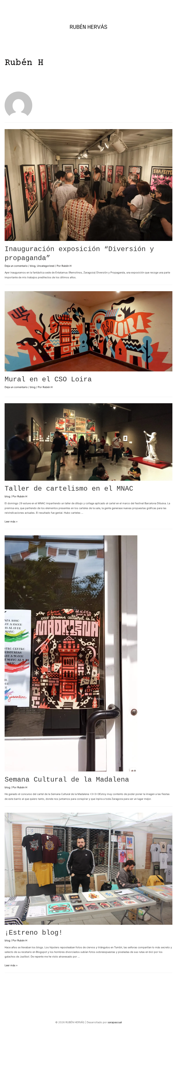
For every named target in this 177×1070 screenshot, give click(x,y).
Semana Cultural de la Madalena (67, 780)
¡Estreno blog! (34, 933)
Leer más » (11, 521)
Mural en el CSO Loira (48, 379)
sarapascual (115, 1022)
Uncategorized (45, 265)
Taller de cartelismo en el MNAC (69, 489)
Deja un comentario (16, 265)
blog (32, 265)
